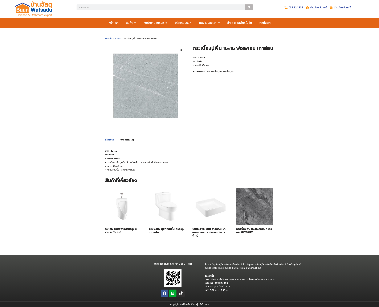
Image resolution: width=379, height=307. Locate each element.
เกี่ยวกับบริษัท (183, 23)
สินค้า (129, 23)
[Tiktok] (181, 293)
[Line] (172, 293)
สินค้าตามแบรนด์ (153, 23)
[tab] (109, 140)
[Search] (249, 7)
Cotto (118, 38)
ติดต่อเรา (265, 23)
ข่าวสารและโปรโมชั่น (239, 23)
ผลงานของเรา (207, 23)
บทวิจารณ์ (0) (127, 139)
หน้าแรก (113, 23)
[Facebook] (164, 293)
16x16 (202, 71)
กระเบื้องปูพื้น (228, 71)
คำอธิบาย (109, 139)
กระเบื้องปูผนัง (216, 71)
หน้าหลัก (108, 38)
